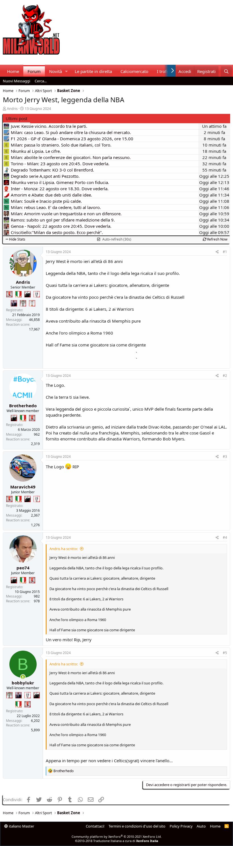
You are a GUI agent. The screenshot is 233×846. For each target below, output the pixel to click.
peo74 (23, 568)
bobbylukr (23, 683)
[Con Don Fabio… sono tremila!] (14, 303)
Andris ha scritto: (63, 548)
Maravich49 (23, 487)
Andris (12, 108)
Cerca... (41, 80)
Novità (55, 71)
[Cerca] (226, 71)
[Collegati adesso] (23, 677)
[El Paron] (27, 294)
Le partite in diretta (93, 71)
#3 (225, 456)
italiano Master (21, 826)
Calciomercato (134, 71)
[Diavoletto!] (9, 294)
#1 (225, 251)
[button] (66, 71)
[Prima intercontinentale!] (32, 303)
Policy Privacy (181, 826)
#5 (225, 652)
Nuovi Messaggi (16, 80)
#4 (225, 537)
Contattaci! (95, 826)
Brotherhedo (23, 405)
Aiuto (201, 826)
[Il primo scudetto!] (18, 294)
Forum (34, 71)
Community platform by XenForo (117, 836)
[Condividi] (217, 252)
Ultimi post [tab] (16, 118)
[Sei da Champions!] (37, 294)
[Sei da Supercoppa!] (23, 303)
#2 (225, 375)
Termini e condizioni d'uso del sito (137, 826)
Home (13, 71)
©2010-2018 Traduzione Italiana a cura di (116, 841)
